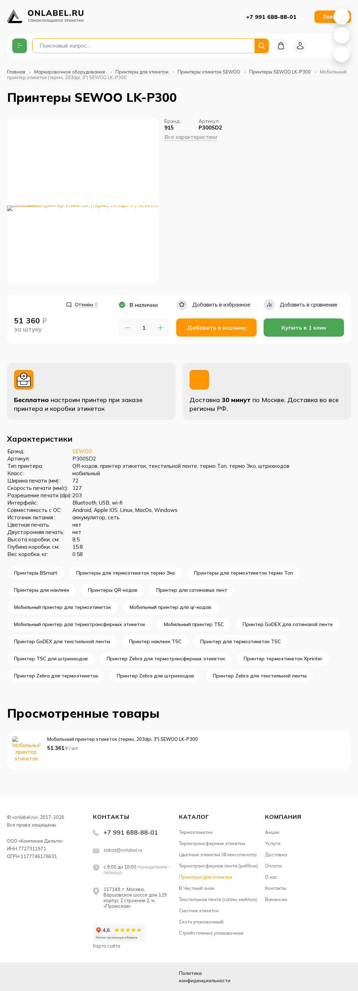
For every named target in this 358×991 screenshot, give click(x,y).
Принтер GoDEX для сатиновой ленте (288, 624)
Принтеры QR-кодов (112, 590)
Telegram (342, 54)
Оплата (273, 866)
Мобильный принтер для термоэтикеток (62, 607)
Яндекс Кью (13, 977)
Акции (272, 832)
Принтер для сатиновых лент (191, 590)
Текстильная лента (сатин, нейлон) (218, 899)
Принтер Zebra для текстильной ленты (260, 676)
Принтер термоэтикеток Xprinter (283, 658)
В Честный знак (196, 888)
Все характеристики (190, 137)
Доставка (276, 854)
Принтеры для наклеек (41, 590)
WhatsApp (342, 16)
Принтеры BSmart (35, 573)
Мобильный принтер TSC (194, 624)
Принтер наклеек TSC (155, 641)
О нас (271, 877)
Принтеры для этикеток (142, 72)
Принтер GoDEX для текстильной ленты (62, 641)
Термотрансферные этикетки (212, 843)
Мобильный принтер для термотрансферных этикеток (79, 624)
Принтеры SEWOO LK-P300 (280, 72)
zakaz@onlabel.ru (122, 850)
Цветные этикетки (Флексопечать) (218, 854)
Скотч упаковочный (201, 922)
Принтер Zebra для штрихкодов (155, 676)
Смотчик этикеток (199, 910)
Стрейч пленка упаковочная (211, 933)
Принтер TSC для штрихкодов (51, 658)
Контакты (275, 888)
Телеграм (48, 977)
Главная (16, 72)
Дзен (30, 977)
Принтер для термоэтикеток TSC (240, 641)
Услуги (272, 843)
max (65, 977)
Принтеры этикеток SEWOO (209, 72)
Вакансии (276, 899)
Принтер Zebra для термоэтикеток (56, 676)
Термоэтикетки (196, 832)
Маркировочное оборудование (70, 72)
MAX (342, 35)
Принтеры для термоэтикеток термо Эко (125, 573)
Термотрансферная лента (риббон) (218, 866)
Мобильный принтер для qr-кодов (170, 607)
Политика (204, 976)
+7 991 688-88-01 (271, 16)
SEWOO (82, 451)
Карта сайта (106, 946)
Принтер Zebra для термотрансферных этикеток (166, 658)
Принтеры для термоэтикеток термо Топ (243, 573)
